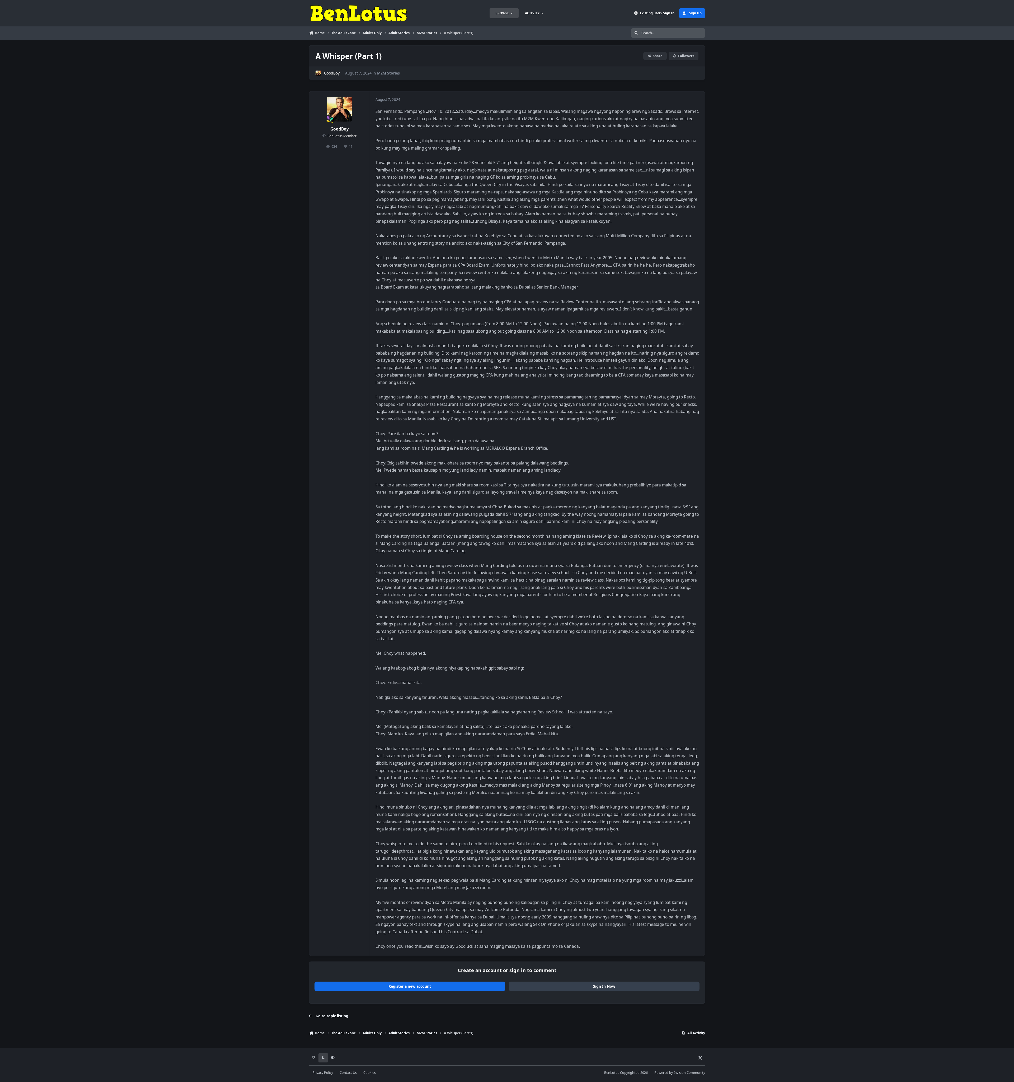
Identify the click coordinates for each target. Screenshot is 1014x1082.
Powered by (679, 1072)
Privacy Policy (322, 1072)
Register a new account (409, 986)
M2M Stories (388, 73)
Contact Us (348, 1072)
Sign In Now (604, 986)
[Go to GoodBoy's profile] (318, 73)
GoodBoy (332, 73)
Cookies (369, 1072)
